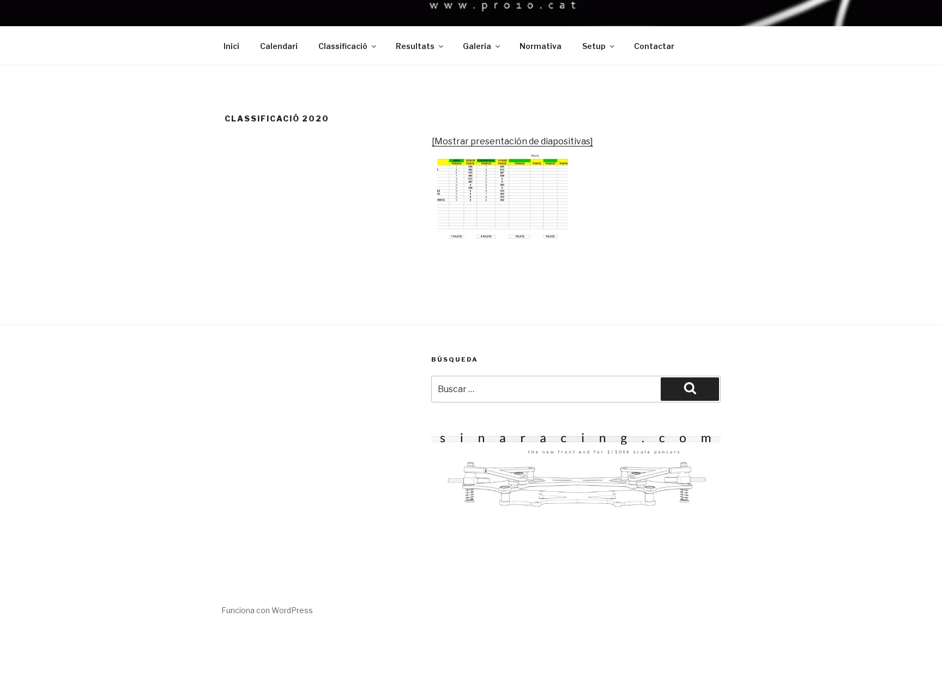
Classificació (342, 46)
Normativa (540, 46)
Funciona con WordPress (267, 610)
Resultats (415, 46)
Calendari (279, 46)
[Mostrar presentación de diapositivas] (512, 141)
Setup (594, 46)
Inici (231, 46)
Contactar (654, 46)
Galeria (477, 46)
